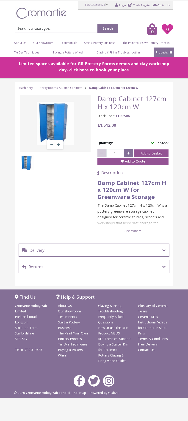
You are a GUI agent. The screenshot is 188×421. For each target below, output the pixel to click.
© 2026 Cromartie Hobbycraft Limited (42, 392)
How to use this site (113, 328)
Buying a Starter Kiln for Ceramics (113, 347)
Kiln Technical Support (114, 339)
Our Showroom (43, 43)
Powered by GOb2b (104, 392)
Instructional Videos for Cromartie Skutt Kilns (152, 327)
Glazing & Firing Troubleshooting (118, 52)
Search (108, 28)
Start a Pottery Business (100, 43)
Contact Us (163, 5)
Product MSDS (109, 333)
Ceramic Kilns (148, 316)
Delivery (35, 250)
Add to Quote (135, 161)
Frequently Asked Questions (111, 319)
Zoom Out (51, 144)
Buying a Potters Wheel (68, 52)
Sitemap (80, 392)
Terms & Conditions (153, 339)
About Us (20, 43)
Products (162, 52)
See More (131, 231)
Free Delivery (148, 344)
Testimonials (68, 43)
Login (122, 5)
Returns (34, 266)
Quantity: (105, 143)
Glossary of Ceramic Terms (153, 308)
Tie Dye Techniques (26, 52)
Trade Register (142, 5)
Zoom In (58, 144)
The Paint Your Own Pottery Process (146, 43)
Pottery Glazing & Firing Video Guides (112, 358)
